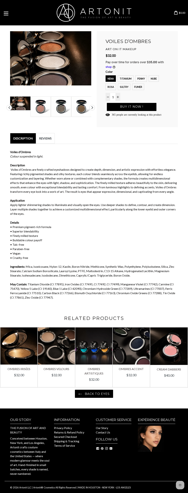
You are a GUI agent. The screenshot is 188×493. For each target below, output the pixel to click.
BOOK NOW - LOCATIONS (156, 456)
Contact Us (103, 432)
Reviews (45, 138)
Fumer (138, 86)
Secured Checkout (65, 436)
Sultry (124, 86)
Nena (111, 78)
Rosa (111, 86)
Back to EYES (97, 394)
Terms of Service (64, 445)
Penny (141, 78)
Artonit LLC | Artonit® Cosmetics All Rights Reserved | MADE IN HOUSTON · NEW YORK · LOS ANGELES (75, 487)
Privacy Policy (63, 428)
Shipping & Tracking (66, 441)
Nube (154, 78)
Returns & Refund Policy (69, 432)
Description (23, 138)
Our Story (102, 428)
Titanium (125, 78)
